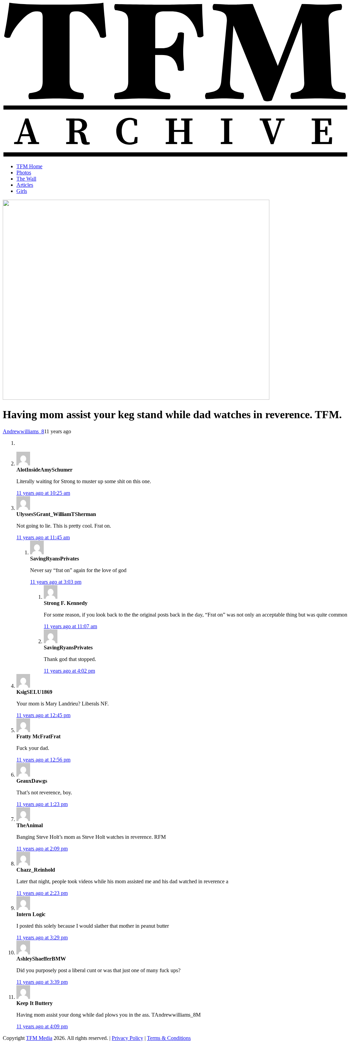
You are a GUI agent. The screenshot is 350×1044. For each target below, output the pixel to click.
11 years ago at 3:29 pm (42, 937)
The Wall (26, 179)
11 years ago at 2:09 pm (42, 848)
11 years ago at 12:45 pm (43, 715)
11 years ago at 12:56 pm (43, 760)
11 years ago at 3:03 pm (55, 582)
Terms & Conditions (169, 1038)
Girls (21, 191)
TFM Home (29, 166)
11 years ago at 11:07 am (70, 626)
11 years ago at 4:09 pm (42, 1026)
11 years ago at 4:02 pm (69, 671)
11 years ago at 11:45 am (43, 537)
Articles (24, 185)
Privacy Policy (127, 1038)
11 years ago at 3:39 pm (42, 982)
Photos (23, 172)
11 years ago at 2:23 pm (42, 893)
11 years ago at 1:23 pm (42, 804)
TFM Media (39, 1038)
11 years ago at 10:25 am (43, 493)
